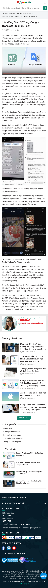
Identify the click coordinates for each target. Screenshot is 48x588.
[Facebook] (3, 548)
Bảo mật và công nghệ (12, 435)
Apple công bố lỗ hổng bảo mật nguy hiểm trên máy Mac (33, 394)
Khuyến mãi (7, 428)
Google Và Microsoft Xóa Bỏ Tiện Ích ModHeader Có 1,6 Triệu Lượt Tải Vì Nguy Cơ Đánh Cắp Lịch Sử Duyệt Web (33, 383)
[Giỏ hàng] (44, 3)
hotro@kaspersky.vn (25, 524)
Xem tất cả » (24, 418)
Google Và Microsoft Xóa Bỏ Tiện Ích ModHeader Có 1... (29, 454)
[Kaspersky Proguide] (24, 3)
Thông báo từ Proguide (12, 442)
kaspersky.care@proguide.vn (30, 528)
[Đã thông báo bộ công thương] (10, 560)
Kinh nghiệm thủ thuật (11, 432)
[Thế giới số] (27, 560)
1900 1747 (6, 515)
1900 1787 (6, 521)
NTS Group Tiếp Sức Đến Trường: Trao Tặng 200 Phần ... (30, 473)
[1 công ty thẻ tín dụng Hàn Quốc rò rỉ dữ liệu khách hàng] (10, 372)
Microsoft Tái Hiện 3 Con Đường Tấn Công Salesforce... (29, 482)
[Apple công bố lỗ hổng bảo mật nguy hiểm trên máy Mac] (10, 396)
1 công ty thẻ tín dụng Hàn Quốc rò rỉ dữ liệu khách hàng (33, 370)
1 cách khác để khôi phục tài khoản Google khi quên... (28, 463)
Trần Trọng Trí (24, 583)
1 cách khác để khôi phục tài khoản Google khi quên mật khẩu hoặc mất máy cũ (32, 358)
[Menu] (2, 3)
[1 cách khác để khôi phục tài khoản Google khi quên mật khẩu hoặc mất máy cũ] (9, 464)
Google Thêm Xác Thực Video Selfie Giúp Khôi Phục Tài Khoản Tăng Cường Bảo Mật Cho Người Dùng (33, 407)
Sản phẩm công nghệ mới (13, 438)
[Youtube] (8, 548)
